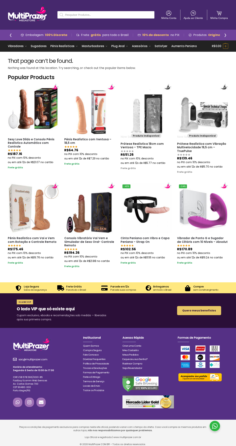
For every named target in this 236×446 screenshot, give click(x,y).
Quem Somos (91, 346)
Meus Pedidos (130, 354)
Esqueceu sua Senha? (135, 359)
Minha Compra (219, 17)
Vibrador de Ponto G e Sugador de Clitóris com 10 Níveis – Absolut (202, 240)
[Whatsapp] (17, 402)
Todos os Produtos (93, 390)
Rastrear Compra (132, 363)
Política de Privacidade (96, 363)
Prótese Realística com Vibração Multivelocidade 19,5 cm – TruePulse (201, 147)
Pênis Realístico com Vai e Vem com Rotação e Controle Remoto (32, 240)
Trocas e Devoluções (95, 368)
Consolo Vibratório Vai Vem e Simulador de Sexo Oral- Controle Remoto (89, 241)
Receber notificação (146, 175)
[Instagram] (29, 402)
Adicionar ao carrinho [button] (33, 174)
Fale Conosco (91, 354)
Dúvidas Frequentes (94, 359)
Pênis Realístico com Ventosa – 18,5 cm (87, 141)
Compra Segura (92, 350)
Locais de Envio (91, 386)
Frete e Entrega (91, 377)
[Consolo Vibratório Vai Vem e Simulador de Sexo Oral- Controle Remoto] (89, 208)
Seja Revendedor (132, 368)
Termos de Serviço (93, 381)
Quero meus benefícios (199, 310)
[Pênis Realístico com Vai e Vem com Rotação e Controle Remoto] (33, 208)
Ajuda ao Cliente (193, 17)
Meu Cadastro (130, 350)
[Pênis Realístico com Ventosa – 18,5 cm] (89, 109)
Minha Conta (168, 17)
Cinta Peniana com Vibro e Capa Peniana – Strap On (145, 240)
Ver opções (202, 270)
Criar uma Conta (131, 346)
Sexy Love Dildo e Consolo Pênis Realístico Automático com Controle (31, 143)
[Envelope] (41, 402)
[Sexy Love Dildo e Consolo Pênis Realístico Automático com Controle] (33, 109)
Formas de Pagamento (96, 372)
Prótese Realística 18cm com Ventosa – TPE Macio (142, 145)
